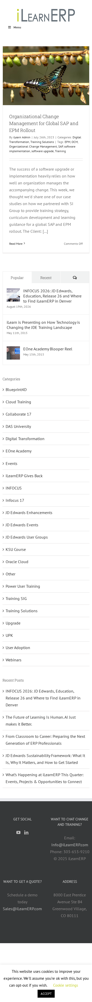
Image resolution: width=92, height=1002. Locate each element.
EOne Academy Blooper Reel (47, 348)
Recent (46, 277)
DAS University (18, 426)
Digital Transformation (25, 438)
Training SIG (16, 598)
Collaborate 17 (18, 414)
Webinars (13, 659)
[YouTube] (18, 832)
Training (60, 151)
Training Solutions (42, 142)
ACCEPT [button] (46, 994)
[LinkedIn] (26, 832)
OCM (75, 142)
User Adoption (18, 647)
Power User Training (23, 586)
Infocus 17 (15, 500)
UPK (9, 635)
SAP (60, 146)
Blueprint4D (16, 389)
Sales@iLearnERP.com (22, 908)
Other (10, 573)
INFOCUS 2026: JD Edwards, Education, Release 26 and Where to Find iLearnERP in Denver (52, 296)
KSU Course (16, 549)
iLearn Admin (21, 137)
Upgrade (13, 623)
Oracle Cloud (17, 561)
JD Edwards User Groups (27, 537)
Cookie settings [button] (65, 985)
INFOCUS (14, 488)
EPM (67, 142)
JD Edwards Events (22, 524)
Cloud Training (18, 401)
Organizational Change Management (33, 146)
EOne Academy (18, 450)
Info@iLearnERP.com (69, 844)
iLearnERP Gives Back (24, 475)
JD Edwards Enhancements (29, 512)
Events (11, 463)
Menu (17, 27)
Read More (15, 244)
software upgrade (42, 151)
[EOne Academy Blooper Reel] (13, 349)
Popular (17, 277)
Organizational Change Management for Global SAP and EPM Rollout (43, 123)
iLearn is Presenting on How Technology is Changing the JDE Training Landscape (43, 325)
